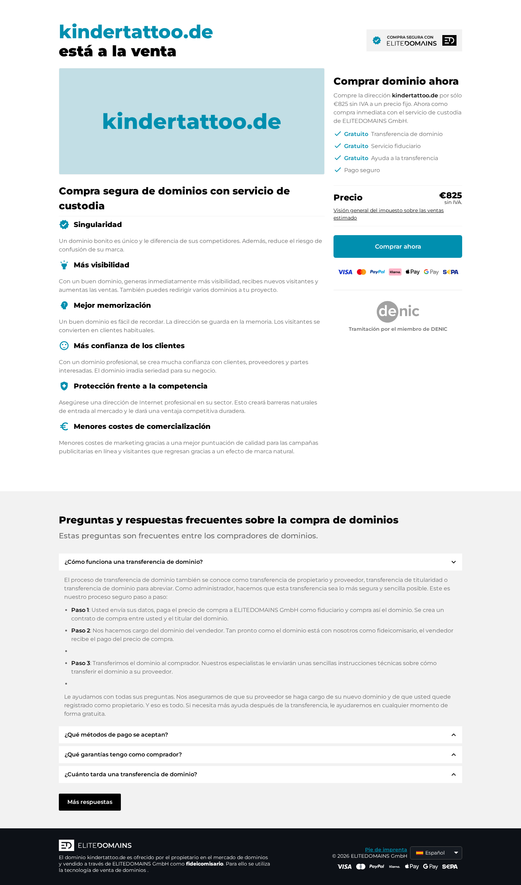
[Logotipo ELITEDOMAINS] (165, 846)
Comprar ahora (398, 246)
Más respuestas (89, 802)
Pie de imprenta (386, 849)
